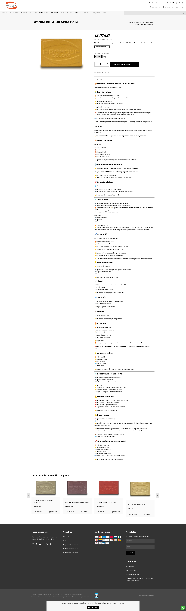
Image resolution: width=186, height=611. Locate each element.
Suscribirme (93, 46)
